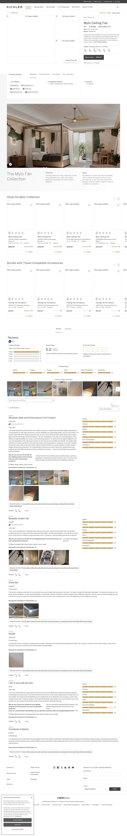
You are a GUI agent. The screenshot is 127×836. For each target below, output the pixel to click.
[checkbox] (85, 50)
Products (28, 7)
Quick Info (33, 74)
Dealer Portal (35, 767)
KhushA (11, 733)
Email (85, 778)
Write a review (116, 12)
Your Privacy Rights (107, 804)
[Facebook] (58, 768)
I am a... (85, 786)
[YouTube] (73, 768)
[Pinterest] (69, 768)
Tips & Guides (50, 7)
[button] (85, 349)
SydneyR (11, 586)
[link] (55, 349)
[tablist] (63, 329)
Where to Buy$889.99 (93, 57)
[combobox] (117, 7)
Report (27, 510)
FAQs (8, 779)
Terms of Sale (46, 804)
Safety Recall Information (35, 773)
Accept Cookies (17, 820)
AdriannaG (12, 637)
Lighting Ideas (38, 7)
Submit (115, 789)
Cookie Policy (18, 816)
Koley (10, 686)
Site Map (34, 779)
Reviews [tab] (58, 329)
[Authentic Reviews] (12, 341)
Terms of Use (35, 804)
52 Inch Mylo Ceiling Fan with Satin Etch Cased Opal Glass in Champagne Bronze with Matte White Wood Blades (57, 621)
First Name (87, 771)
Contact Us (10, 767)
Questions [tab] (68, 329)
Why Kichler (76, 7)
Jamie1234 (12, 421)
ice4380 (11, 522)
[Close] (32, 797)
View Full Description (100, 42)
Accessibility (95, 804)
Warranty (9, 784)
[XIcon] (62, 768)
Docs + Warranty (68, 74)
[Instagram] (54, 768)
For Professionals (63, 7)
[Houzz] (65, 768)
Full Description (44, 74)
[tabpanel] (63, 547)
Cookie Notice (85, 804)
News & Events (11, 773)
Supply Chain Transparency (71, 804)
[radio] (85, 50)
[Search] (117, 7)
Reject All (18, 824)
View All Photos (71, 61)
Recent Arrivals (88, 7)
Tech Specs (56, 74)
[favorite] (31, 205)
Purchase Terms (56, 804)
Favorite (88, 63)
